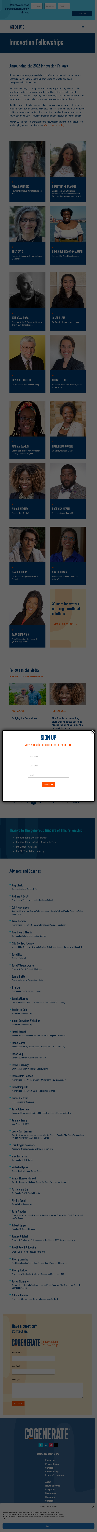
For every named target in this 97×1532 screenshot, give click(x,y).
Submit (47, 784)
